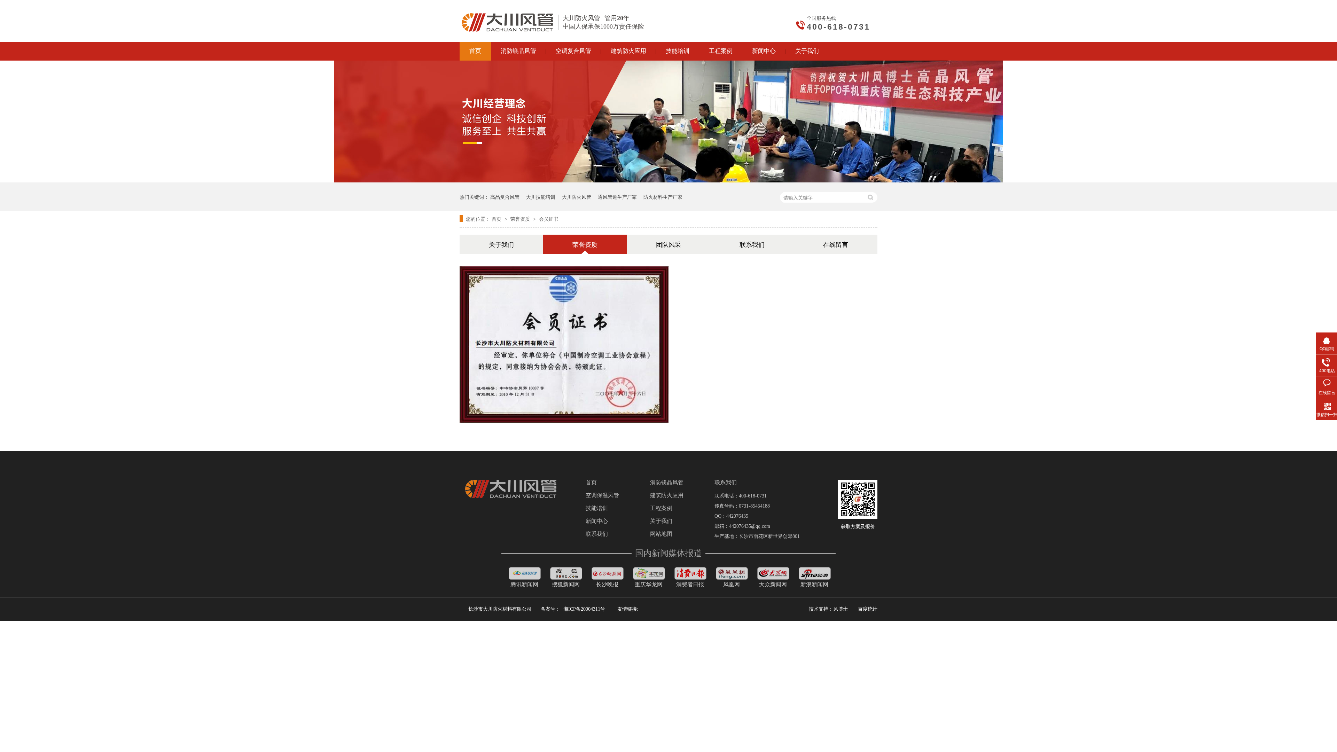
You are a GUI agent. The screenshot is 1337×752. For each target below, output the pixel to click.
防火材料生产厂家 (662, 196)
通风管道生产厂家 (617, 196)
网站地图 (661, 534)
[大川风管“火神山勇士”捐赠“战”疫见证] (525, 578)
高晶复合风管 (504, 196)
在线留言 (835, 244)
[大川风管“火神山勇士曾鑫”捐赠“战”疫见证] (566, 578)
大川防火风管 (576, 196)
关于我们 (501, 244)
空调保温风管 (602, 495)
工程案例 (661, 508)
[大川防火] (510, 496)
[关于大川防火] (668, 180)
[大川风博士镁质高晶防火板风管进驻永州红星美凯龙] (732, 578)
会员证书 (548, 218)
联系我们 (752, 244)
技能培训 (597, 508)
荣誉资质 (520, 218)
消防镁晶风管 (666, 482)
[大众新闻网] (773, 578)
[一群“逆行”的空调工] (649, 578)
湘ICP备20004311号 (584, 609)
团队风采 (668, 244)
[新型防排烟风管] (690, 578)
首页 (497, 218)
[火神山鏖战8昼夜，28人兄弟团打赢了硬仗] (608, 578)
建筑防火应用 (666, 495)
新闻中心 (597, 521)
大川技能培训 (540, 196)
